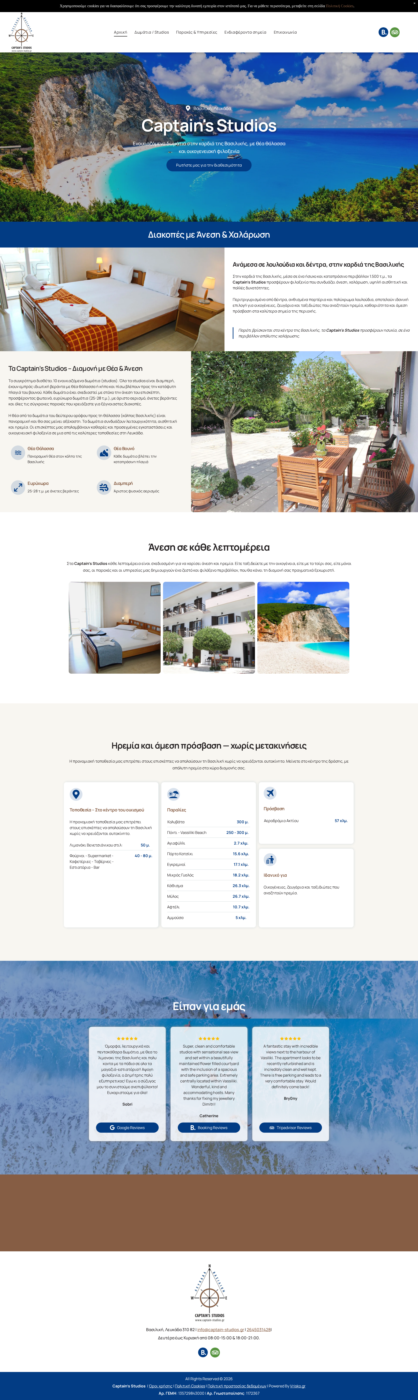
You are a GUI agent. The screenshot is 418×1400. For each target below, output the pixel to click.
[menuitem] (120, 32)
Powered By (279, 1386)
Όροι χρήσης (160, 1386)
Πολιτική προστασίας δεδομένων (237, 1386)
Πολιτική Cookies (190, 1386)
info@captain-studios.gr (220, 1329)
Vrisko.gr (298, 1386)
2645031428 (259, 1329)
